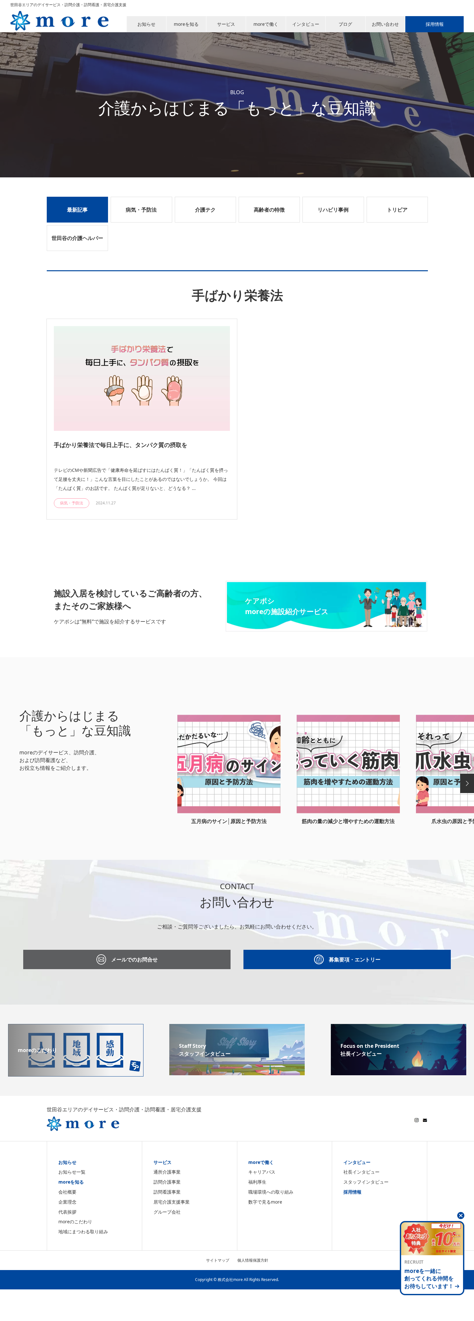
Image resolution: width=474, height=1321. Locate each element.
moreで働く (261, 1162)
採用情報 (352, 1192)
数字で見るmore (265, 1202)
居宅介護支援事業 (171, 1202)
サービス (162, 1162)
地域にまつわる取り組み (83, 1231)
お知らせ (67, 1162)
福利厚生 (257, 1182)
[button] (467, 783)
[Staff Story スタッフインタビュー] (237, 1071)
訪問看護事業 (167, 1192)
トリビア (397, 209)
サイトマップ (217, 1260)
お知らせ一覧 (71, 1172)
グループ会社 (167, 1212)
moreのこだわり (75, 1221)
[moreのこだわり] (75, 1072)
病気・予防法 (141, 209)
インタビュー (356, 1162)
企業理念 (67, 1202)
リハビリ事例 (333, 209)
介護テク (205, 209)
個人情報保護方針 (252, 1260)
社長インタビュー (361, 1172)
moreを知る (71, 1182)
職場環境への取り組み (270, 1192)
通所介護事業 (167, 1172)
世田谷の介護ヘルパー (77, 238)
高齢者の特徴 (269, 209)
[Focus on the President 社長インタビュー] (398, 1071)
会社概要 (67, 1192)
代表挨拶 (67, 1212)
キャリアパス (261, 1172)
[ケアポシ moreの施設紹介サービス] (326, 627)
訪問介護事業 (167, 1182)
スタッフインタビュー (366, 1182)
